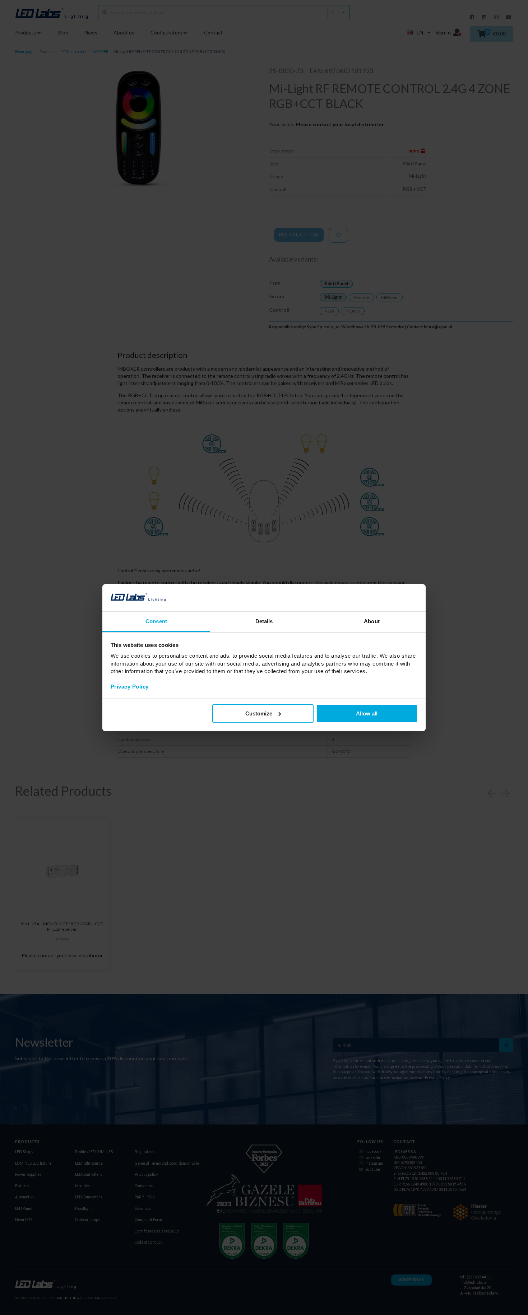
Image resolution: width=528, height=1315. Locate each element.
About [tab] (372, 621)
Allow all (367, 713)
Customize (258, 713)
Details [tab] (264, 621)
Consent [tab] (156, 621)
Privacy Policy (130, 687)
